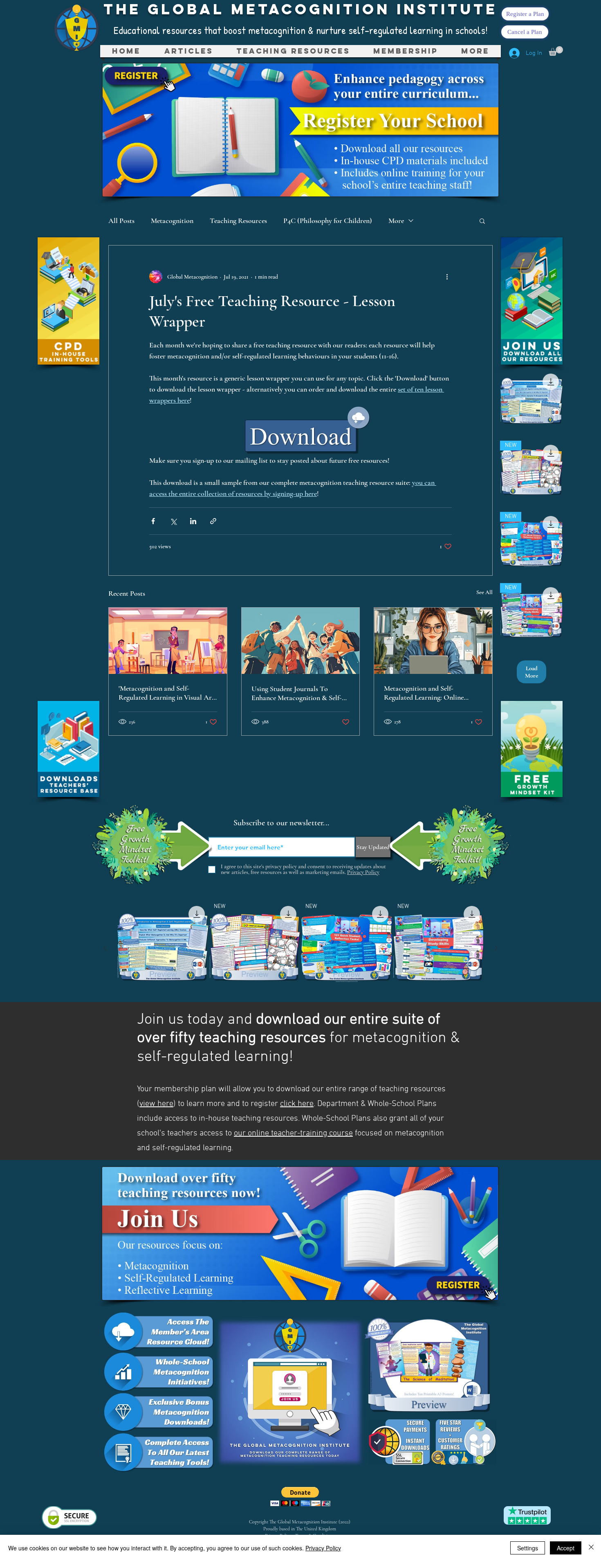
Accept (565, 1548)
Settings (527, 1548)
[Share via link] (213, 521)
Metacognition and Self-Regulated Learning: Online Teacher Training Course (424, 693)
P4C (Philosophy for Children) (327, 220)
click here (297, 1104)
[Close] (591, 1547)
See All (484, 592)
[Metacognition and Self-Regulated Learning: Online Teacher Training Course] (433, 641)
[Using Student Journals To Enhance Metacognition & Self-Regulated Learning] (301, 641)
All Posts (121, 220)
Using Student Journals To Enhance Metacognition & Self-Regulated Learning (296, 693)
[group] (300, 947)
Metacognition (172, 220)
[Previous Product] (105, 948)
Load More (531, 671)
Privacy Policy (323, 1548)
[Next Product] (496, 948)
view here (156, 1104)
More (396, 220)
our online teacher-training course (293, 1133)
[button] (292, 51)
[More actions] (447, 277)
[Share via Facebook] (153, 521)
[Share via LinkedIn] (193, 521)
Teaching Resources (238, 220)
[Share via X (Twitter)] (173, 521)
